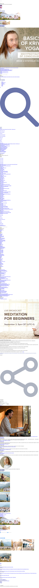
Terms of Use (5, 580)
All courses (1, 143)
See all (1, 405)
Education (3, 83)
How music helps (2, 288)
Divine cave (1, 241)
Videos (1, 259)
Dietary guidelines (2, 290)
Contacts (1, 225)
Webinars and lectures (2, 247)
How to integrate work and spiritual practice (5, 276)
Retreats (6, 129)
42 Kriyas (1, 239)
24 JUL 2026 (1, 252)
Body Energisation (2, 281)
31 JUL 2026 (1, 249)
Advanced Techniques (18, 573)
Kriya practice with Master (3, 270)
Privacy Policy (2, 580)
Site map (8, 580)
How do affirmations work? (3, 283)
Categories (4, 575)
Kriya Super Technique (24, 573)
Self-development (9, 164)
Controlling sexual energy (3, 277)
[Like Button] (0, 355)
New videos (1, 258)
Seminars (4, 129)
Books (33, 573)
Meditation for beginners (3, 272)
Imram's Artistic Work (2, 577)
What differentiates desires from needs (4, 285)
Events (2, 81)
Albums (6, 577)
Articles (2, 84)
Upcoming (1, 129)
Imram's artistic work (2, 261)
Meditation (4, 143)
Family (16, 164)
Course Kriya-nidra (2, 269)
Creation (13, 164)
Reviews (1, 243)
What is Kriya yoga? (2, 573)
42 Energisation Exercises (13, 573)
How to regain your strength (3, 291)
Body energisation (2, 238)
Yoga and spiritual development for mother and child (6, 294)
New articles (1, 164)
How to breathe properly (3, 292)
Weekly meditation (8, 143)
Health (15, 164)
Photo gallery (1, 244)
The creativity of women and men (4, 287)
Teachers (1, 242)
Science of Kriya (4, 82)
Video (2, 85)
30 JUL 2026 (1, 250)
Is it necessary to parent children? (4, 278)
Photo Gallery (7, 575)
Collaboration (4, 225)
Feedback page (2, 236)
